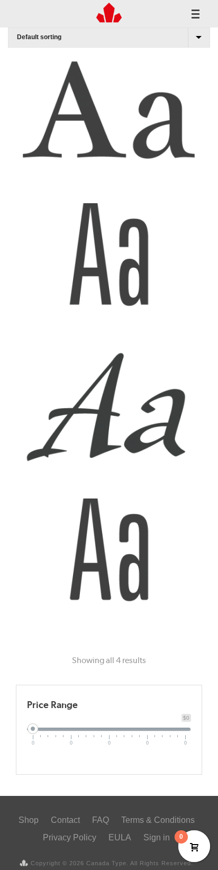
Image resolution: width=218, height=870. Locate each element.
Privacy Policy (69, 837)
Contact (65, 819)
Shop (29, 819)
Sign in (156, 837)
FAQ (100, 819)
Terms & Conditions (158, 819)
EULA (119, 837)
